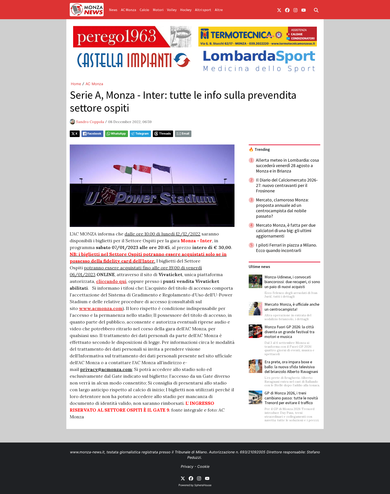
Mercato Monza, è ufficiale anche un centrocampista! (292, 307)
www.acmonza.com (101, 308)
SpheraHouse (202, 485)
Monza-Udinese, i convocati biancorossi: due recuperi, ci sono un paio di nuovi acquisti (292, 281)
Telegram (142, 133)
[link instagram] (295, 10)
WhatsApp (118, 133)
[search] (316, 10)
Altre (219, 9)
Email (185, 133)
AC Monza (128, 9)
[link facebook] (287, 10)
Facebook (94, 133)
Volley (171, 9)
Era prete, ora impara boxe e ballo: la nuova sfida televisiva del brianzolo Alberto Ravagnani (291, 366)
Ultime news (259, 266)
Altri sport (203, 9)
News (113, 9)
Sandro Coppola (90, 121)
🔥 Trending (259, 149)
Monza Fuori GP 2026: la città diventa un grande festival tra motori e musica (289, 331)
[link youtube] (303, 10)
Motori (158, 9)
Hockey (185, 9)
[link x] (279, 10)
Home (76, 84)
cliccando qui (111, 281)
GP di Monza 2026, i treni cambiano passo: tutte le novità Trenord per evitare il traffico (291, 397)
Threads (165, 133)
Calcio (144, 9)
